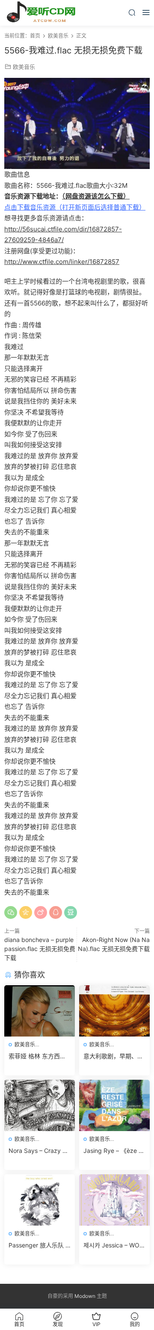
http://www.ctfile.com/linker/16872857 (61, 262)
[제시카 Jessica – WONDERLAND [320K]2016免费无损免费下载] (114, 1200)
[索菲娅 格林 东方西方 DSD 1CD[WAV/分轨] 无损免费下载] (39, 1011)
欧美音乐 (24, 66)
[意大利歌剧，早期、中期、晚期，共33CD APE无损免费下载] (114, 1011)
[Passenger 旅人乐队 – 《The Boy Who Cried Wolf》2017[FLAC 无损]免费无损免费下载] (39, 1200)
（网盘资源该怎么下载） (96, 196)
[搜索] (132, 12)
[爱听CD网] (42, 13)
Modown (84, 1296)
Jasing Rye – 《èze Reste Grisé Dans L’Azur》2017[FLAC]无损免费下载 (113, 1151)
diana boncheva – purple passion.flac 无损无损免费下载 (39, 948)
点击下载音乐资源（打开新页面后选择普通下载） (74, 207)
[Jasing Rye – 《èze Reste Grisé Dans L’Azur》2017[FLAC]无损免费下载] (114, 1105)
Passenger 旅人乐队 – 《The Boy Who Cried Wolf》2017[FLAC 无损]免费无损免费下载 (38, 1245)
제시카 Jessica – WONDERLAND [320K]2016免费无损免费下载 (113, 1245)
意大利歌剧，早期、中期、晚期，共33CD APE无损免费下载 (114, 1056)
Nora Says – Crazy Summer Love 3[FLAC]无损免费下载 (39, 1151)
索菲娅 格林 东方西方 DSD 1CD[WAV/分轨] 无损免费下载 (37, 1056)
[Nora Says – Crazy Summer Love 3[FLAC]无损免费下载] (39, 1105)
